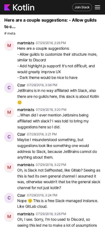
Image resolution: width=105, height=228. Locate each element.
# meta (9, 33)
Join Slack (82, 7)
